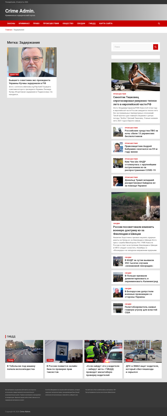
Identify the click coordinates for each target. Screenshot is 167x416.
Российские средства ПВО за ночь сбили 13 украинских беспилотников (141, 133)
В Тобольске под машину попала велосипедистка (21, 367)
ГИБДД (92, 23)
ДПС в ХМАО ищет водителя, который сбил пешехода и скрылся (142, 369)
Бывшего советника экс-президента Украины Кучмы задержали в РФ (29, 82)
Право (36, 23)
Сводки (81, 23)
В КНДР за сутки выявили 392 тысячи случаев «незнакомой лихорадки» (139, 263)
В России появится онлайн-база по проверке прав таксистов (62, 369)
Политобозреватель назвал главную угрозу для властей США (141, 310)
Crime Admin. (20, 11)
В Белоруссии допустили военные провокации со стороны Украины (139, 294)
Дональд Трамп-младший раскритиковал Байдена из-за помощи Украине (140, 183)
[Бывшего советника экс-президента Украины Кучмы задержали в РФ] (32, 62)
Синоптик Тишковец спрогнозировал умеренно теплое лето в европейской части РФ (135, 101)
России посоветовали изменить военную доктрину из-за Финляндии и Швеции (133, 230)
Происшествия (51, 23)
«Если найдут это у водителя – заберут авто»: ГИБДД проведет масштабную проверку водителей (102, 370)
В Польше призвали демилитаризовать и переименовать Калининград (141, 278)
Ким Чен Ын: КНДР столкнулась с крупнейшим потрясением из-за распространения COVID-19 (140, 165)
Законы (11, 23)
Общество (68, 23)
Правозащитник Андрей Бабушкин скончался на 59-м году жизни (141, 149)
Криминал (24, 23)
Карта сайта (105, 23)
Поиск (155, 47)
